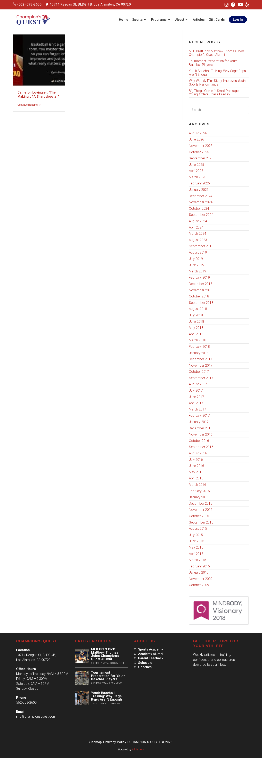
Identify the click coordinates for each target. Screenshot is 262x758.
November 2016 (200, 434)
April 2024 (196, 227)
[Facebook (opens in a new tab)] (233, 4)
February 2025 (199, 183)
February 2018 (199, 347)
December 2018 (200, 284)
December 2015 (200, 503)
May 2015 (196, 547)
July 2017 (196, 390)
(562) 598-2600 (29, 4)
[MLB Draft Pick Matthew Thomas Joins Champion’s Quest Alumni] (82, 656)
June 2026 (196, 139)
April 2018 (196, 334)
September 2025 (201, 158)
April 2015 (196, 554)
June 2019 (196, 265)
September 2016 (201, 447)
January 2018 (199, 353)
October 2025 (199, 152)
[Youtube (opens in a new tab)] (240, 4)
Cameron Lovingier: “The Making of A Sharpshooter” (38, 94)
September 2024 (201, 215)
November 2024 (200, 202)
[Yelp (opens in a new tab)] (246, 4)
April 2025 (196, 171)
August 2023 (198, 240)
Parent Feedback (150, 658)
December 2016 (200, 428)
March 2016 (197, 485)
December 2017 (200, 359)
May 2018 (196, 328)
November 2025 (200, 146)
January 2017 (199, 422)
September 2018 (201, 303)
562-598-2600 (26, 702)
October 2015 (199, 516)
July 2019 (196, 259)
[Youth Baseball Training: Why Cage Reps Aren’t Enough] (82, 698)
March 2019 (197, 271)
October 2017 (199, 372)
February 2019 (199, 277)
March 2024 (197, 234)
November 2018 (200, 290)
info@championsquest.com (36, 716)
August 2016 (198, 453)
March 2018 (197, 340)
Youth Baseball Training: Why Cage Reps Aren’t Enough (217, 73)
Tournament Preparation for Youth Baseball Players (213, 63)
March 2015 (197, 560)
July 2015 (196, 535)
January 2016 (199, 497)
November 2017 (200, 365)
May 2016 (196, 472)
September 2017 (201, 378)
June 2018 (196, 322)
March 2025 (197, 177)
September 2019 (201, 246)
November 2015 (200, 510)
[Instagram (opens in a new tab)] (226, 4)
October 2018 (199, 296)
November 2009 (200, 579)
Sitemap (95, 742)
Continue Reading (29, 104)
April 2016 (196, 478)
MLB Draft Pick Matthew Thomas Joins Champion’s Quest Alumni (217, 53)
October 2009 (199, 585)
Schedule (145, 663)
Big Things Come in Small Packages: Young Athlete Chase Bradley (215, 92)
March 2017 (197, 409)
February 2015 (199, 566)
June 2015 (196, 541)
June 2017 (196, 397)
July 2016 (196, 460)
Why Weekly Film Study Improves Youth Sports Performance (217, 82)
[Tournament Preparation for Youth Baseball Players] (82, 678)
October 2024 (199, 208)
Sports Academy (150, 649)
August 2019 (198, 252)
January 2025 (199, 190)
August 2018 (198, 309)
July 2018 (196, 315)
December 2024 (200, 196)
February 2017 (199, 415)
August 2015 (198, 528)
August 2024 (198, 221)
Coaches (145, 667)
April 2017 (196, 403)
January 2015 (199, 572)
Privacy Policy (115, 742)
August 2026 (198, 133)
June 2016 (196, 466)
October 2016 (199, 441)
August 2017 (198, 384)
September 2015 (201, 522)
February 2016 (199, 491)
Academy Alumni (150, 654)
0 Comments (117, 663)
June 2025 (196, 165)
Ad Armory (138, 749)
